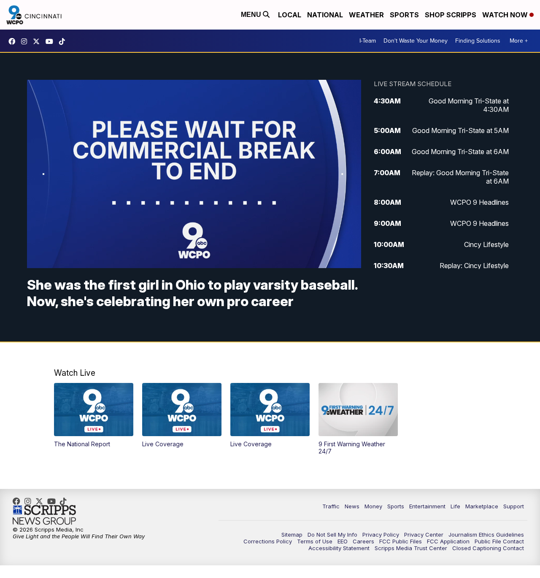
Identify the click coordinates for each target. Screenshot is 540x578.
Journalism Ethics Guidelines (486, 534)
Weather (366, 15)
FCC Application (448, 541)
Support (513, 506)
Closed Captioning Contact (488, 548)
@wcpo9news (64, 41)
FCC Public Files (400, 541)
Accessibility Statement (339, 548)
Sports (404, 15)
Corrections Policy (267, 541)
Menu (252, 14)
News (352, 506)
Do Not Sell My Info (332, 534)
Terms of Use (314, 541)
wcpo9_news (26, 41)
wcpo (38, 41)
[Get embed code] (319, 247)
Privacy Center (423, 534)
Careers (363, 541)
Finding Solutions (477, 40)
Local (289, 15)
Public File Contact (499, 541)
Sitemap (291, 534)
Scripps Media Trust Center (411, 548)
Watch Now (505, 15)
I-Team (367, 40)
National (325, 15)
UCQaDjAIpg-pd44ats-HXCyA (51, 41)
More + (519, 40)
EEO (343, 541)
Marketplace (481, 506)
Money (373, 506)
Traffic (331, 506)
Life (455, 506)
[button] (38, 247)
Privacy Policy (380, 534)
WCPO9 (13, 41)
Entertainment (427, 506)
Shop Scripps (450, 15)
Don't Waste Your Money (415, 40)
